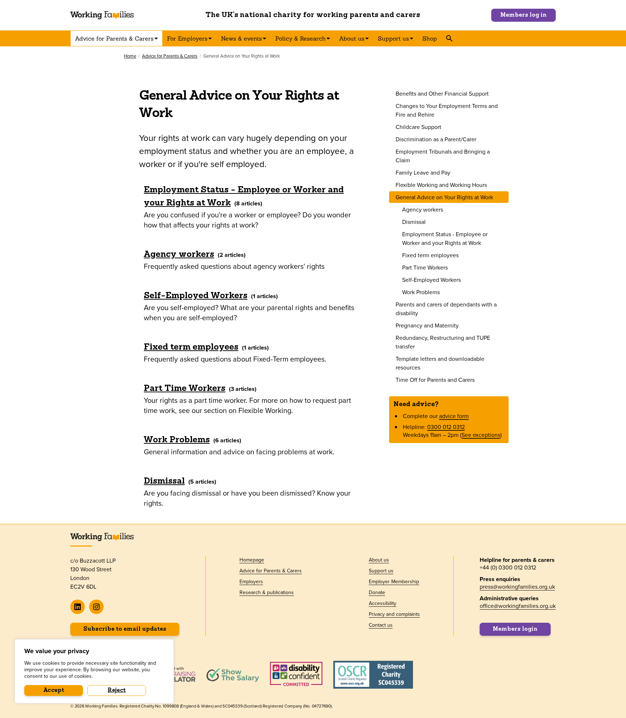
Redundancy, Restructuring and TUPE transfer (443, 342)
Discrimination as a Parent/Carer (436, 139)
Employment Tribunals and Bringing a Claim (443, 155)
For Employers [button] (187, 38)
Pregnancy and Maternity (427, 325)
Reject (117, 690)
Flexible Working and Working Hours (441, 185)
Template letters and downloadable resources (440, 363)
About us (379, 559)
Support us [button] (393, 38)
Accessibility (382, 603)
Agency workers (179, 254)
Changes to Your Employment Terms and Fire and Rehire (447, 110)
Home (130, 56)
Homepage (251, 559)
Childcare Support (418, 127)
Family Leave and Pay (423, 172)
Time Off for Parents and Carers (435, 380)
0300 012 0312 (446, 427)
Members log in (523, 15)
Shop (429, 38)
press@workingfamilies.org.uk (517, 586)
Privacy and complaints (394, 614)
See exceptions (481, 435)
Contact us (381, 625)
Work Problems (177, 440)
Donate (377, 592)
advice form (454, 416)
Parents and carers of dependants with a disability (446, 308)
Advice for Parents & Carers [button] (114, 38)
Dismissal (164, 481)
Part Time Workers (184, 388)
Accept (53, 690)
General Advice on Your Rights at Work (444, 197)
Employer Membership (394, 581)
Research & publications (266, 592)
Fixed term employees (191, 347)
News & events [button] (241, 38)
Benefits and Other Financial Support (442, 93)
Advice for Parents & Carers (169, 56)
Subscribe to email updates (124, 629)
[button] (449, 38)
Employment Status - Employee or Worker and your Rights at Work (244, 197)
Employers (251, 581)
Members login (515, 629)
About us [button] (351, 38)
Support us (381, 570)
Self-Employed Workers (195, 296)
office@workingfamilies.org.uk (518, 606)
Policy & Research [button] (300, 38)
